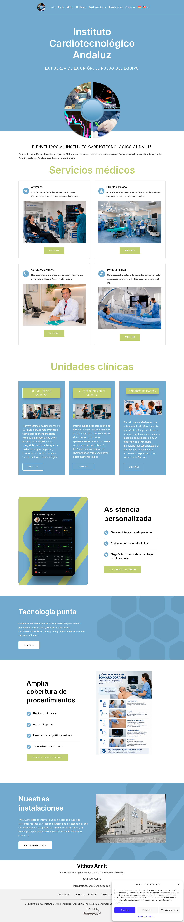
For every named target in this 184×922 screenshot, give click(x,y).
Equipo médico (65, 7)
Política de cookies (146, 917)
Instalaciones (115, 7)
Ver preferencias (169, 910)
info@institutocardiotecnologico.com (91, 886)
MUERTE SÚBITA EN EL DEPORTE (91, 393)
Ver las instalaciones (35, 845)
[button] (178, 884)
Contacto (130, 7)
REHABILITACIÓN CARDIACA (41, 393)
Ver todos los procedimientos (47, 758)
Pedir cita (29, 645)
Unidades (81, 7)
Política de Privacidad (85, 895)
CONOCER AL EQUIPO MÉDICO (123, 570)
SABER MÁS (54, 251)
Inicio (52, 7)
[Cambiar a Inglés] (144, 7)
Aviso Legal (63, 895)
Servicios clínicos (97, 7)
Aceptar (125, 910)
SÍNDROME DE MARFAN (142, 391)
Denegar (147, 910)
